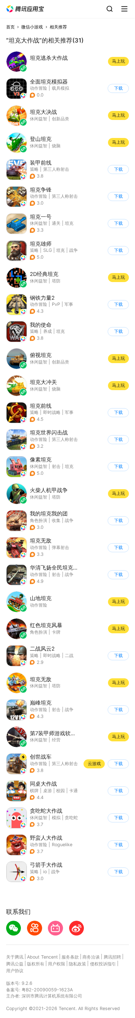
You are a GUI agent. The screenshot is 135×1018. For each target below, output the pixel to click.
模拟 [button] (56, 817)
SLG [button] (47, 250)
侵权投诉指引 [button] (103, 963)
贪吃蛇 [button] (71, 817)
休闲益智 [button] (38, 223)
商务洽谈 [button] (91, 957)
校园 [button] (60, 790)
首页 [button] (10, 27)
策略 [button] (34, 169)
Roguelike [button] (62, 844)
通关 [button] (56, 223)
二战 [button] (69, 655)
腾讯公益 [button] (14, 963)
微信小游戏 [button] (32, 27)
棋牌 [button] (34, 790)
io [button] (45, 871)
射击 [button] (56, 466)
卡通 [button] (73, 790)
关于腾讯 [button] (14, 957)
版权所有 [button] (35, 963)
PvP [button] (56, 304)
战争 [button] (73, 250)
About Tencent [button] (42, 957)
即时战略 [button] (51, 412)
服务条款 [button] (70, 957)
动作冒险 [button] (38, 88)
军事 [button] (68, 304)
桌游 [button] (47, 790)
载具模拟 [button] (60, 88)
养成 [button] (47, 331)
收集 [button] (56, 520)
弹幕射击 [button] (60, 547)
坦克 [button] (69, 223)
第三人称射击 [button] (56, 169)
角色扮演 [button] (38, 520)
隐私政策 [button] (77, 963)
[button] (25, 9)
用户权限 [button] (56, 963)
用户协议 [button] (14, 970)
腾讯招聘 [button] (112, 957)
